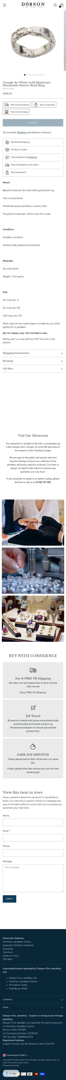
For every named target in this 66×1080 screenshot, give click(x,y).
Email (6, 830)
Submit (9, 899)
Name (6, 815)
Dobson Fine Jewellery (28, 1060)
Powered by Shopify (11, 1065)
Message (7, 861)
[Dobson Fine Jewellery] (33, 5)
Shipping (21, 132)
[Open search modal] (55, 5)
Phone (6, 846)
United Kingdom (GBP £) (16, 1055)
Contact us (32, 157)
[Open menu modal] (4, 5)
